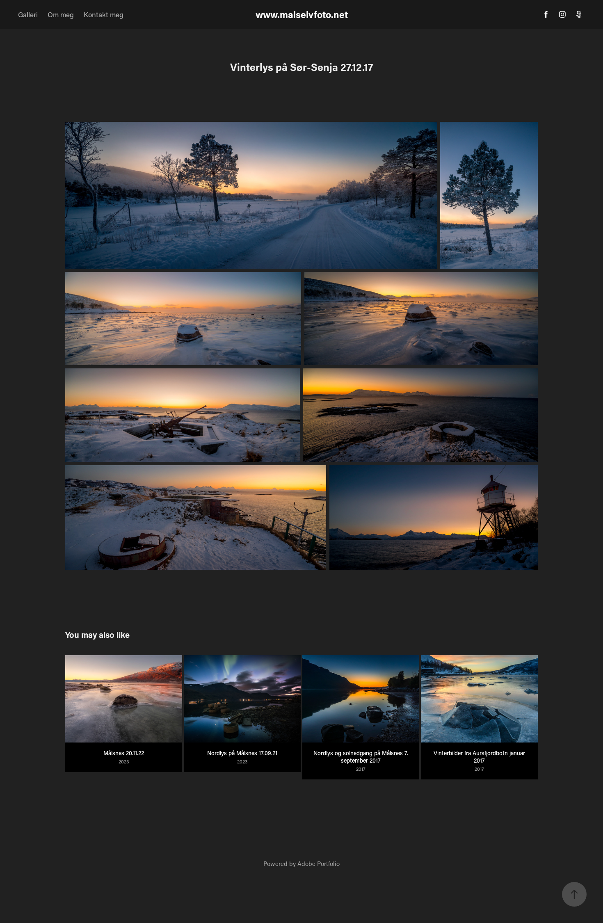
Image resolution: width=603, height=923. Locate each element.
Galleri (28, 14)
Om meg (61, 14)
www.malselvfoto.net (302, 14)
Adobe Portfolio (318, 863)
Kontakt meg (103, 14)
